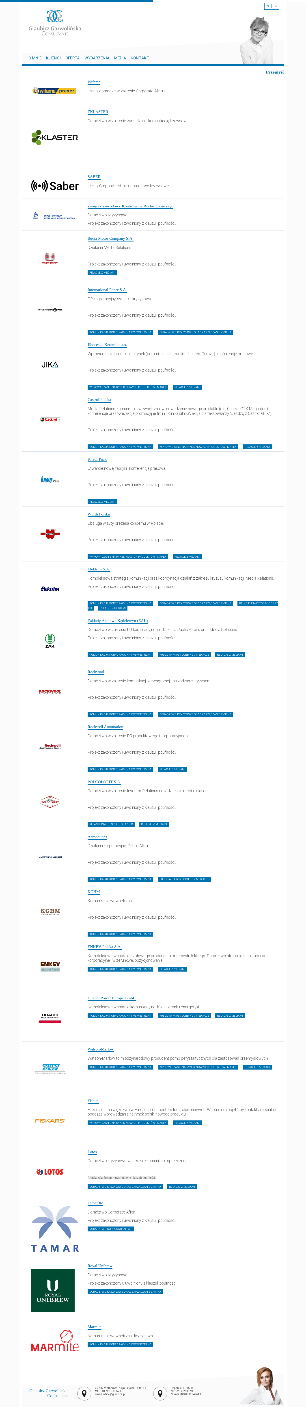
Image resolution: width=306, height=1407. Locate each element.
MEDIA (120, 58)
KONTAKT (140, 58)
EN (275, 6)
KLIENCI (53, 58)
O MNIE (35, 58)
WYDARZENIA (97, 58)
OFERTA (72, 58)
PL (268, 6)
